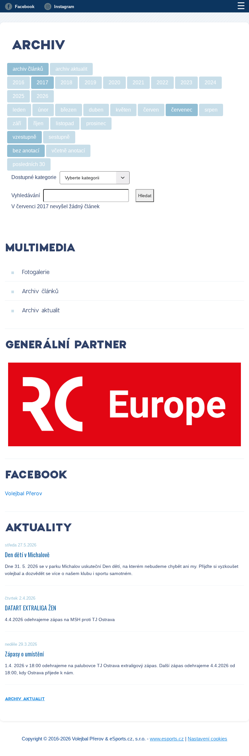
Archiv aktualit (41, 310)
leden (19, 110)
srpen (211, 110)
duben (96, 110)
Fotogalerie (36, 271)
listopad (65, 123)
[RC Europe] (124, 404)
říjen (38, 123)
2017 (42, 82)
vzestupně (24, 137)
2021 (138, 82)
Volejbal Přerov (23, 493)
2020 (114, 82)
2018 (66, 82)
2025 (18, 96)
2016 (18, 82)
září (17, 123)
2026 (42, 96)
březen (69, 110)
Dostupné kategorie (33, 177)
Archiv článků (40, 290)
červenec (181, 110)
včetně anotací (68, 150)
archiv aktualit (71, 69)
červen (151, 110)
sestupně (59, 137)
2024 (210, 82)
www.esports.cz (167, 738)
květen (123, 110)
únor (43, 110)
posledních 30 (29, 164)
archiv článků (28, 69)
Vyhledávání (25, 195)
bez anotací (26, 150)
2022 (162, 82)
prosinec (96, 123)
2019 (90, 82)
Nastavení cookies (207, 738)
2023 (186, 82)
